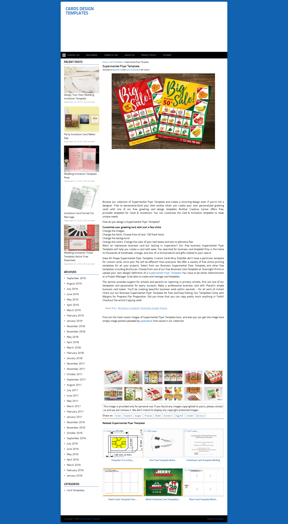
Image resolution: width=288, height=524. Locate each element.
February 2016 (75, 470)
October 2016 (74, 432)
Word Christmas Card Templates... (163, 499)
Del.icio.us (200, 416)
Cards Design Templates (80, 11)
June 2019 (73, 294)
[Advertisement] (146, 42)
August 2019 (74, 283)
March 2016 (74, 464)
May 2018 (72, 336)
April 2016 (73, 459)
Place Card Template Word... (203, 499)
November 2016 (76, 427)
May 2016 (72, 454)
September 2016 (76, 438)
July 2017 (72, 390)
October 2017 (74, 374)
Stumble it (168, 416)
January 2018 (74, 358)
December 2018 (76, 326)
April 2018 (73, 342)
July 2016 (72, 443)
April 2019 (73, 304)
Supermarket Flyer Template (165, 272)
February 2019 (75, 315)
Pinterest (148, 416)
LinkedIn (189, 416)
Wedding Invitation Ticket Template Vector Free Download (78, 256)
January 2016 (74, 475)
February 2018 (75, 352)
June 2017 (73, 395)
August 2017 (74, 384)
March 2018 (74, 347)
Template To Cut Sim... (122, 460)
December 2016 (76, 422)
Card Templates (132, 70)
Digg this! (179, 416)
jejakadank (117, 70)
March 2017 (74, 406)
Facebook (128, 416)
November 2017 (76, 368)
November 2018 (76, 331)
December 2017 (76, 363)
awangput (220, 519)
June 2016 (73, 448)
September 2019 (76, 278)
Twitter (118, 416)
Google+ (138, 416)
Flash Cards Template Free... (122, 499)
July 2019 (72, 288)
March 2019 (74, 310)
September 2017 (76, 379)
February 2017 (75, 411)
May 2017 (72, 400)
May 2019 (72, 299)
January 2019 (74, 320)
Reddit (158, 416)
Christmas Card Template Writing (203, 460)
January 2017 (74, 416)
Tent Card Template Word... (162, 460)
